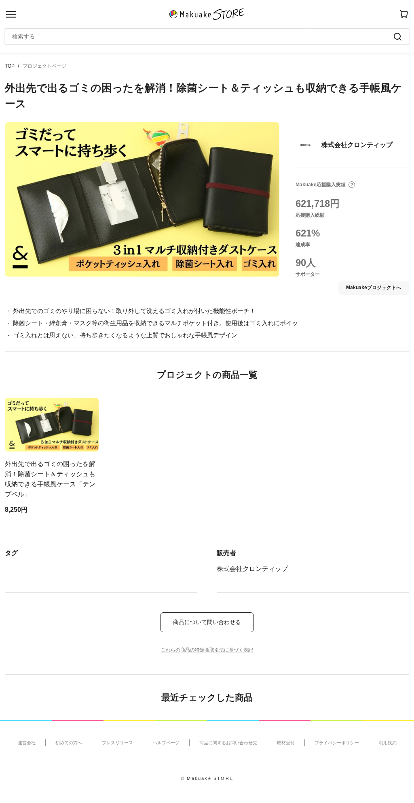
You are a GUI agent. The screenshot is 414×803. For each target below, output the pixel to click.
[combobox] (203, 36)
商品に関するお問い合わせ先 (228, 742)
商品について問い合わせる (207, 622)
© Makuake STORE (207, 778)
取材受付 (286, 742)
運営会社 (27, 742)
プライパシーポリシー (337, 742)
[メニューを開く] (11, 14)
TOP (10, 66)
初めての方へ (68, 742)
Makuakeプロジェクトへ (373, 287)
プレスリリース (117, 742)
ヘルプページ (166, 742)
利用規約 (388, 742)
